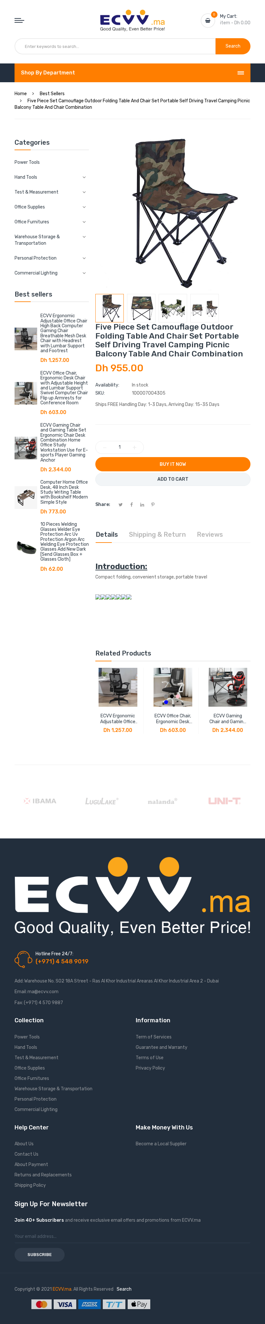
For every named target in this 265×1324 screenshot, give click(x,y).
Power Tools (27, 162)
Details (107, 534)
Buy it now (173, 464)
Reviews (210, 534)
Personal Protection (36, 1099)
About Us (24, 1144)
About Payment (31, 1164)
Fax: (19, 1002)
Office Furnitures (32, 1078)
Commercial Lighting (36, 1109)
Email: (21, 991)
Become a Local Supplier (161, 1144)
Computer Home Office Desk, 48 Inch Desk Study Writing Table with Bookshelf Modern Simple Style (64, 492)
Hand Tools (26, 1047)
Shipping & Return (157, 534)
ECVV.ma (62, 1289)
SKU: (100, 393)
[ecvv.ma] (132, 15)
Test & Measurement (36, 1057)
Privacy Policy (150, 1068)
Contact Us (26, 1154)
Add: (19, 981)
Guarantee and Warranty (161, 1047)
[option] (109, 308)
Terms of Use (150, 1057)
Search (124, 1289)
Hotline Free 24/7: (54, 954)
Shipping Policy (30, 1185)
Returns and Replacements (43, 1175)
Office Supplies (30, 1068)
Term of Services (154, 1037)
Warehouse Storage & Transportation (53, 1089)
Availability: (107, 385)
